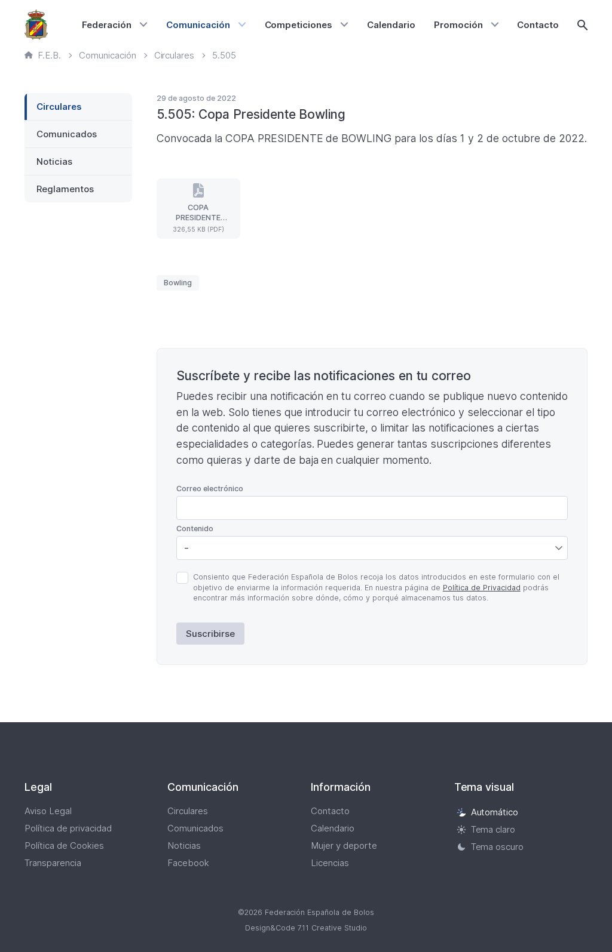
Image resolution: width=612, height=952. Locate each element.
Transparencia (53, 862)
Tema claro (493, 829)
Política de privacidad (68, 828)
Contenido (194, 528)
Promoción (458, 24)
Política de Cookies (64, 845)
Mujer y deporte (344, 845)
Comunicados (66, 134)
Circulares (59, 106)
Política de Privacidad (482, 587)
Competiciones (299, 24)
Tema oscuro (497, 847)
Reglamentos (65, 189)
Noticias (54, 161)
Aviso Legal (48, 811)
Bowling (178, 282)
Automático (495, 812)
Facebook (188, 862)
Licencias (330, 862)
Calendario (391, 24)
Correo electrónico (209, 488)
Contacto (538, 24)
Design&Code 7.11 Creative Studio (306, 927)
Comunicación (198, 24)
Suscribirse (210, 633)
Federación (106, 24)
